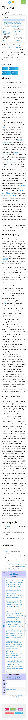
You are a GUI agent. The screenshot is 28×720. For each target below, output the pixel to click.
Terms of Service (9, 712)
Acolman (13, 579)
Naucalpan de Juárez (10, 620)
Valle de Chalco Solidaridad (12, 662)
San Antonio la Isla (11, 630)
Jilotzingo (17, 611)
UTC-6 (15, 40)
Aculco (17, 579)
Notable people (6, 73)
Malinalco (8, 617)
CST (18, 40)
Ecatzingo (18, 604)
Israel (14, 689)
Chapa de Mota (15, 593)
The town (4, 68)
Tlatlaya (8, 659)
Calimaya (18, 589)
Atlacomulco (14, 588)
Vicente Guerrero (11, 162)
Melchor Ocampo (15, 617)
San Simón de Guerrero (15, 635)
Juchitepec (8, 615)
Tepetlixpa (15, 650)
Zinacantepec (9, 670)
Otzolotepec (19, 626)
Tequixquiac (15, 651)
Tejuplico (17, 639)
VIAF (7, 683)
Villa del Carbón (13, 664)
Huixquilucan (9, 608)
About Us (20, 709)
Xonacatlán (8, 668)
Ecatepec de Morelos (10, 604)
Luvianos (21, 615)
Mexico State (17, 31)
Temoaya (8, 644)
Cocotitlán (8, 600)
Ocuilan (19, 624)
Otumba (8, 626)
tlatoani (19, 139)
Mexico (15, 30)
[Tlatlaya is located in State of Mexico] (14, 24)
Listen (24, 2)
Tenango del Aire (10, 646)
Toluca (12, 576)
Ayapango (13, 589)
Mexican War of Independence (11, 167)
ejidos (5, 303)
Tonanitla (21, 659)
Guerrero (5, 261)
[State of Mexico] (14, 573)
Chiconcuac (8, 597)
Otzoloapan (13, 626)
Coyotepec (14, 600)
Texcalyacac (15, 653)
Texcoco (20, 653)
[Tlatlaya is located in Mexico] (12, 22)
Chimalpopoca (6, 142)
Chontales (16, 85)
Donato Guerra (18, 602)
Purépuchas (18, 90)
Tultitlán (13, 660)
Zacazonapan (15, 668)
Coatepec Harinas (17, 599)
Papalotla (13, 628)
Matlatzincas (6, 85)
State (4, 31)
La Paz (13, 615)
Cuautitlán (19, 600)
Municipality (6, 32)
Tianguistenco (14, 655)
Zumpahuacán (16, 670)
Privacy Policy (19, 712)
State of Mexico (8, 47)
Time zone (6, 40)
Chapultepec (9, 595)
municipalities (19, 45)
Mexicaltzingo (14, 619)
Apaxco (19, 584)
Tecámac (13, 639)
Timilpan (20, 655)
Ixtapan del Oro (12, 610)
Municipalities (4, 625)
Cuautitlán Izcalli (10, 602)
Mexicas (9, 90)
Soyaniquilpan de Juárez (15, 637)
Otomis (4, 90)
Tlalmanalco (9, 657)
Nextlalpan (18, 620)
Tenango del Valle (18, 646)
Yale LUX (8, 693)
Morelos (20, 619)
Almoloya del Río (13, 582)
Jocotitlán (13, 613)
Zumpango (8, 671)
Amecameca (14, 584)
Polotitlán (18, 628)
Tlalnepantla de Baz (17, 657)
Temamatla (9, 640)
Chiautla (14, 595)
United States (9, 689)
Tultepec (9, 660)
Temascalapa (15, 640)
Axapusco (8, 589)
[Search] (13, 2)
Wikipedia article (20, 695)
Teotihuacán (15, 648)
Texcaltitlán (9, 653)
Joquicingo (18, 613)
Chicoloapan (20, 595)
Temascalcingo (9, 642)
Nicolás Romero (17, 622)
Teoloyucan (8, 648)
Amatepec (5, 258)
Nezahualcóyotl (9, 622)
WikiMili (4, 2)
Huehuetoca (11, 606)
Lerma (16, 615)
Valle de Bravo (19, 660)
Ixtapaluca (15, 608)
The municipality (13, 68)
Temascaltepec (17, 642)
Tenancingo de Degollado (17, 644)
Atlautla (19, 588)
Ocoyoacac (14, 624)
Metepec (8, 619)
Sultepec (22, 185)
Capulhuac (8, 591)
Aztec (3, 127)
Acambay (8, 579)
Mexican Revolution (10, 195)
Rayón (22, 628)
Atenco (7, 586)
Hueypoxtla (17, 606)
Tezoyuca (8, 655)
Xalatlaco (20, 666)
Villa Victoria (14, 666)
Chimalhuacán (15, 597)
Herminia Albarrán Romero (11, 526)
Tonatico (16, 659)
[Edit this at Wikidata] (14, 678)
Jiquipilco (8, 613)
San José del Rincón (15, 631)
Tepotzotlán (9, 651)
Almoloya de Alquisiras (11, 580)
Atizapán (12, 586)
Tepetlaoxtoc (9, 650)
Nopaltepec (8, 624)
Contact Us (13, 709)
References (15, 73)
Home (6, 709)
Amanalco (20, 582)
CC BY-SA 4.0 (17, 696)
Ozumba (8, 628)
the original (22, 566)
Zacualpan (21, 668)
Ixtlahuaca (19, 610)
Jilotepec (13, 611)
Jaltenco (8, 611)
